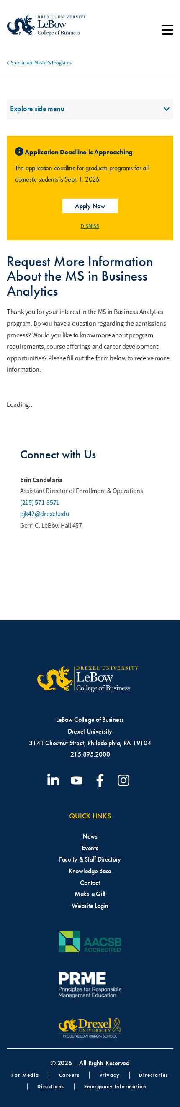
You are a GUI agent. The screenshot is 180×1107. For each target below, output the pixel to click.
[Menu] (167, 32)
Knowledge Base (90, 871)
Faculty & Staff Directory (90, 859)
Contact (90, 883)
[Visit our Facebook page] (101, 780)
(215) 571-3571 (39, 503)
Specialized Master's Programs (41, 62)
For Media (25, 1075)
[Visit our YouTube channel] (78, 780)
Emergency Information (115, 1086)
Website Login (90, 906)
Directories (154, 1075)
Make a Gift (90, 894)
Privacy (110, 1075)
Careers (69, 1075)
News (90, 836)
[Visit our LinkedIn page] (54, 780)
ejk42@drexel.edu (44, 514)
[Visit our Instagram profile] (125, 780)
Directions (50, 1086)
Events (90, 848)
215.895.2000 (90, 754)
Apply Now (90, 206)
